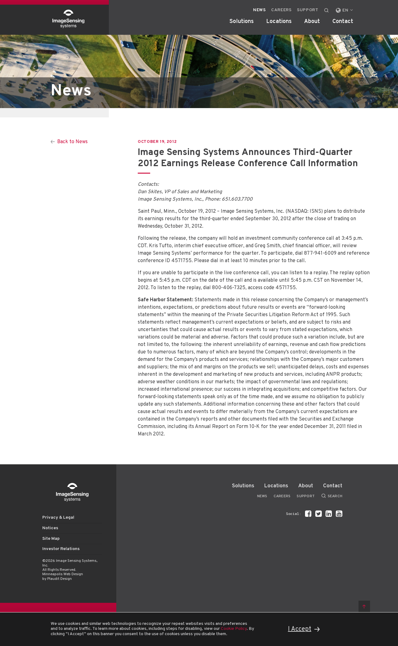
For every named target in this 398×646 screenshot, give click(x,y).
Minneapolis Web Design (62, 574)
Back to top (364, 606)
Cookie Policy (234, 628)
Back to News (72, 142)
